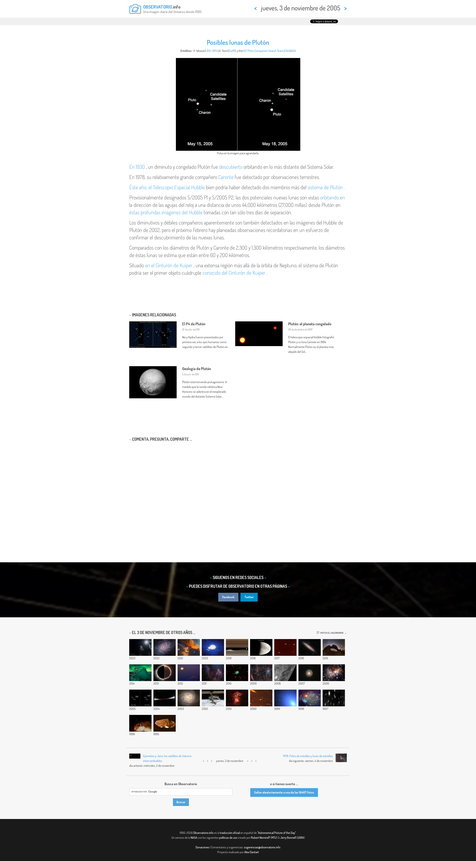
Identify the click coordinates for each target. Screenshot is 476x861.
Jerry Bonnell (288, 837)
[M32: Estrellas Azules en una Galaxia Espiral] (285, 698)
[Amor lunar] (261, 647)
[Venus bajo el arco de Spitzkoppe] (334, 647)
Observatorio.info (203, 833)
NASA (292, 51)
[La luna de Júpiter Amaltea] (164, 723)
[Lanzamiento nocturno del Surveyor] (140, 723)
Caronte (226, 177)
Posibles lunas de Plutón (238, 42)
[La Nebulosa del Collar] (237, 672)
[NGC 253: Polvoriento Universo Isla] (309, 647)
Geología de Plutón (196, 368)
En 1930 (137, 166)
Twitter (249, 597)
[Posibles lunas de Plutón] (140, 698)
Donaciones (202, 847)
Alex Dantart (251, 852)
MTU (273, 837)
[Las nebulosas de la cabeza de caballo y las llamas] (189, 647)
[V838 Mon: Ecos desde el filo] (334, 672)
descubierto (230, 166)
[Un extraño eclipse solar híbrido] (164, 672)
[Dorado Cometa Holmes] (309, 672)
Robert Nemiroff (260, 837)
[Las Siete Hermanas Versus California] (261, 672)
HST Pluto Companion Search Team (263, 51)
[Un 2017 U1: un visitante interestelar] (285, 647)
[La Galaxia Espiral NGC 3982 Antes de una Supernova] (189, 698)
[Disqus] (238, 492)
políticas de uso (228, 837)
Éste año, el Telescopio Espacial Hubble (167, 187)
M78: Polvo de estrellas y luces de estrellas (308, 756)
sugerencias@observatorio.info (262, 847)
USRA (300, 837)
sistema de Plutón (325, 187)
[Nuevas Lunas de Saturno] (261, 698)
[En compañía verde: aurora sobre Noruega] (140, 672)
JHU (208, 51)
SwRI (232, 51)
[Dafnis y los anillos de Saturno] (237, 647)
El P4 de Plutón (193, 323)
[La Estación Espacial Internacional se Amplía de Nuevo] (213, 698)
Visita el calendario (331, 632)
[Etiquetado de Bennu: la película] (213, 647)
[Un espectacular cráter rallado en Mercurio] (285, 672)
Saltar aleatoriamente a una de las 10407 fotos (284, 792)
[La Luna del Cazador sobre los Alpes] (189, 672)
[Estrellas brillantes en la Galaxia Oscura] (237, 698)
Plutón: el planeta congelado (309, 323)
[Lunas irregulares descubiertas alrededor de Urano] (334, 698)
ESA (286, 51)
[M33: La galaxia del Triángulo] (164, 647)
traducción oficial (230, 833)
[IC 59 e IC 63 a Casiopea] (213, 672)
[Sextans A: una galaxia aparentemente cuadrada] (309, 698)
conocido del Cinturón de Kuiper (233, 272)
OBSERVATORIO (157, 7)
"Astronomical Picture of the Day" (276, 833)
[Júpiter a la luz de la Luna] (140, 647)
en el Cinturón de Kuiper (168, 265)
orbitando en (332, 197)
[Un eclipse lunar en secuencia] (164, 698)
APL (215, 51)
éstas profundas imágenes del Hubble (165, 212)
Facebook (228, 597)
